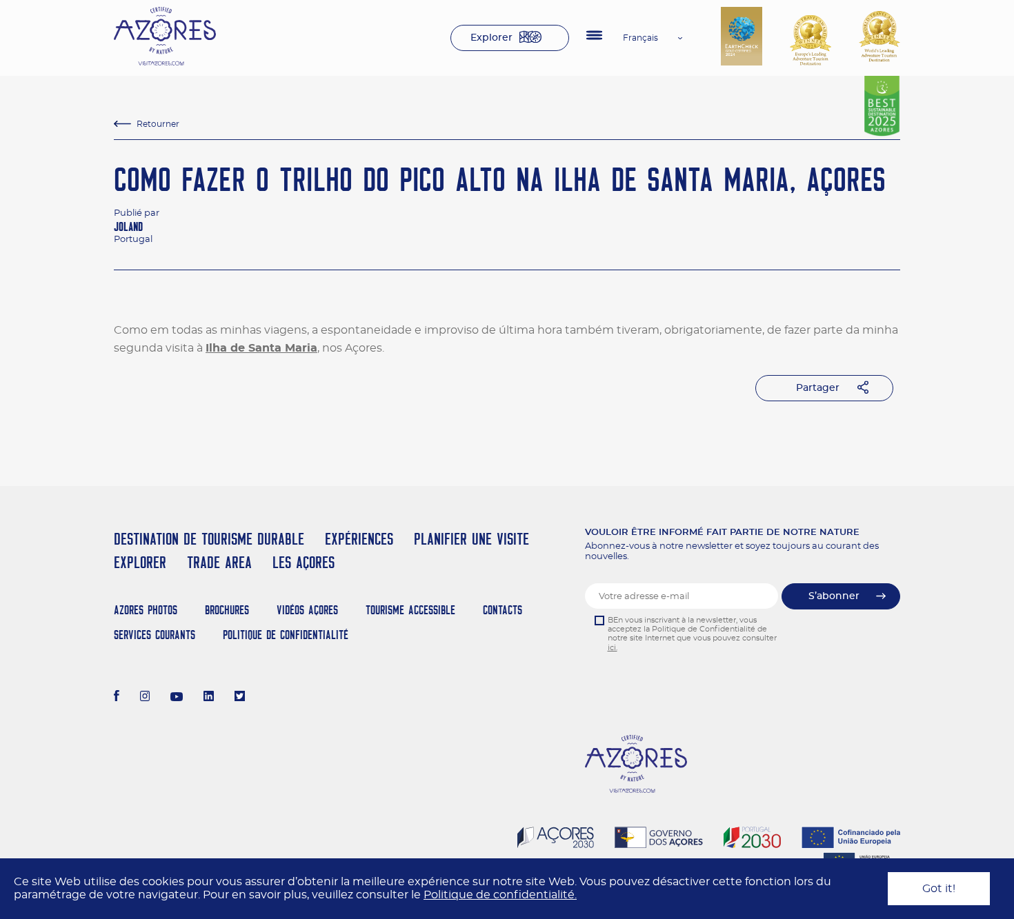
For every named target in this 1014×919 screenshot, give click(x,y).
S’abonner (833, 596)
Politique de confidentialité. (500, 894)
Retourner (158, 124)
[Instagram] (145, 697)
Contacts (502, 609)
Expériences (359, 538)
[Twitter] (240, 697)
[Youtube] (176, 697)
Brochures (227, 609)
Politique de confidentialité (285, 634)
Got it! (938, 888)
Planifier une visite (471, 538)
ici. (612, 648)
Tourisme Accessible (410, 609)
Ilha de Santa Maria (261, 348)
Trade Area (219, 562)
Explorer (491, 38)
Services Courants (154, 634)
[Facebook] (116, 697)
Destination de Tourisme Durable (209, 538)
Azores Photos (145, 609)
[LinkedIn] (208, 697)
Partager (817, 388)
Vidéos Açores (307, 609)
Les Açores (303, 562)
